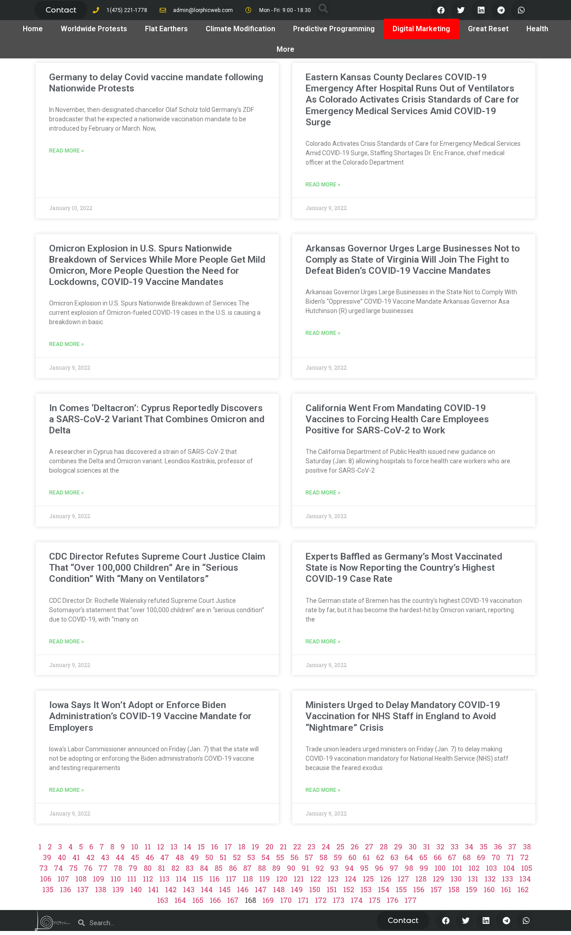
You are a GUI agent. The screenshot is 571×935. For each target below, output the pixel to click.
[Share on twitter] (461, 10)
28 (384, 846)
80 (148, 868)
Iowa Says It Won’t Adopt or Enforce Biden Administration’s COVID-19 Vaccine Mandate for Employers (150, 716)
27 (369, 846)
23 (311, 846)
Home (33, 29)
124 (350, 878)
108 (81, 878)
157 (436, 889)
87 (247, 868)
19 (255, 846)
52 (237, 857)
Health (537, 29)
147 (261, 889)
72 (524, 857)
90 (291, 868)
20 (269, 846)
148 (279, 889)
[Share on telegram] (501, 10)
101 (457, 868)
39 (47, 857)
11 (148, 846)
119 (264, 878)
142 (171, 889)
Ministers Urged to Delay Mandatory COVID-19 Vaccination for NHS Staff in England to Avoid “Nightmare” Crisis (403, 716)
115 (198, 878)
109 (98, 878)
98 (409, 868)
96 (379, 868)
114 (181, 878)
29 (398, 846)
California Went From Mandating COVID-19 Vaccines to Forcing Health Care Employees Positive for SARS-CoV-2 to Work (397, 419)
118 (248, 878)
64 (409, 857)
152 (348, 889)
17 (228, 846)
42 (90, 857)
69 (481, 857)
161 (506, 889)
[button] (61, 10)
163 (162, 900)
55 (280, 857)
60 (352, 857)
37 (512, 846)
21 (283, 846)
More (285, 49)
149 (297, 889)
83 (190, 868)
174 (357, 900)
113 (164, 878)
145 (225, 889)
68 (467, 857)
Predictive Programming (334, 29)
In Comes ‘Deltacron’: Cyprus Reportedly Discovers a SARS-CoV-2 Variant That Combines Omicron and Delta (157, 419)
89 (276, 868)
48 (179, 857)
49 (194, 857)
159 (471, 889)
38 (527, 846)
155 (401, 889)
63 (394, 857)
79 (132, 868)
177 (411, 900)
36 (498, 846)
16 (214, 846)
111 (132, 878)
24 (326, 846)
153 (366, 889)
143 (188, 889)
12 (160, 846)
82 (175, 868)
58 (323, 857)
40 (62, 857)
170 (286, 900)
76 (88, 868)
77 (103, 868)
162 (523, 889)
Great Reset (488, 29)
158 (453, 889)
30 (413, 846)
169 (268, 900)
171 (303, 900)
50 (209, 857)
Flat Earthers (166, 29)
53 (251, 857)
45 (135, 857)
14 (187, 846)
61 (366, 857)
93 (334, 868)
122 (315, 878)
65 (423, 857)
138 (100, 889)
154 (383, 889)
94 (349, 868)
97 (393, 868)
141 (153, 889)
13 (174, 846)
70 (496, 857)
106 (45, 878)
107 (63, 878)
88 (262, 868)
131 (473, 878)
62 (380, 857)
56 (294, 857)
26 (355, 846)
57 (309, 857)
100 (440, 868)
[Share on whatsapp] (521, 10)
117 (231, 878)
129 (438, 878)
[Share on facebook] (441, 10)
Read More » (66, 151)
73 (43, 868)
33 (455, 846)
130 (456, 878)
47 (164, 857)
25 (340, 846)
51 (223, 857)
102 (474, 868)
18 (241, 846)
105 (526, 868)
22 (297, 846)
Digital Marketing (421, 29)
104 (509, 868)
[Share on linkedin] (481, 10)
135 (48, 889)
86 (233, 868)
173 (338, 900)
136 (65, 889)
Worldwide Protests (94, 29)
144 (207, 889)
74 (58, 868)
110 (116, 878)
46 (149, 857)
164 (180, 900)
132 (490, 878)
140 (136, 889)
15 (201, 846)
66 (438, 857)
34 (469, 846)
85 (219, 868)
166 (215, 900)
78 (118, 868)
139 (118, 889)
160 (489, 889)
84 (204, 868)
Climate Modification (240, 29)
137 (83, 889)
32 (440, 846)
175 (375, 900)
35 (484, 846)
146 (242, 889)
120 (281, 878)
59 (338, 857)
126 (385, 878)
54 (265, 857)
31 (426, 846)
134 (525, 878)
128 (420, 878)
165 (197, 900)
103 (491, 868)
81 (161, 868)
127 (403, 878)
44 (120, 857)
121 (299, 878)
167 (233, 900)
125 (368, 878)
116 (214, 878)
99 (423, 868)
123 (333, 878)
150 (314, 889)
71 (510, 857)
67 (452, 857)
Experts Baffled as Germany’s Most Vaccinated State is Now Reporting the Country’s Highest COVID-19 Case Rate (404, 567)
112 (148, 878)
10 (134, 846)
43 (105, 857)
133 (507, 878)
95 (364, 868)
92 (319, 868)
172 (321, 900)
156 (418, 889)
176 (392, 900)
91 (305, 868)
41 (76, 857)
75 (73, 868)
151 (332, 889)
